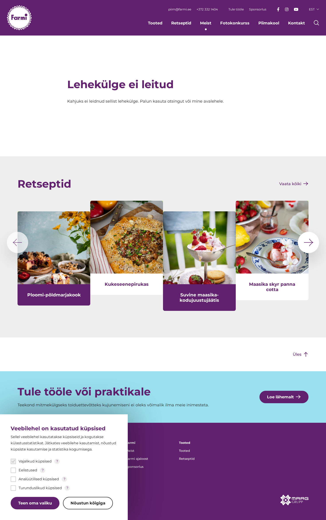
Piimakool (268, 23)
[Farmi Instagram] (287, 9)
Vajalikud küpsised (35, 461)
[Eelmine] (17, 242)
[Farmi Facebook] (278, 9)
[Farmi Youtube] (296, 9)
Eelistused (28, 470)
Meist (205, 23)
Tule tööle (236, 9)
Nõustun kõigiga (88, 503)
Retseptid (181, 23)
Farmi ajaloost (137, 459)
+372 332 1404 (207, 9)
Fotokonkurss (234, 23)
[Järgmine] (308, 242)
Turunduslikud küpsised (40, 488)
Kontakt (296, 23)
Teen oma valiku (35, 503)
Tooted (155, 23)
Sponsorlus (257, 9)
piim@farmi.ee (179, 9)
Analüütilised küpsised (39, 479)
